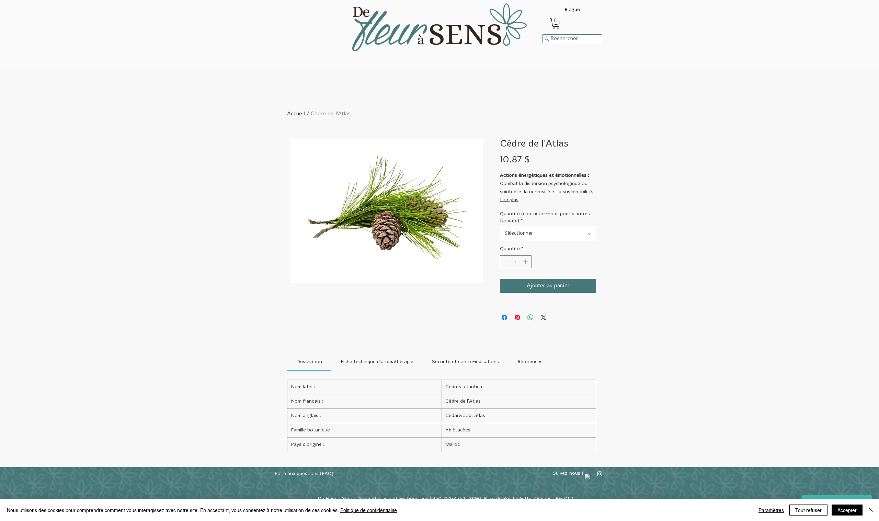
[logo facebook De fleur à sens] (588, 477)
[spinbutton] (516, 262)
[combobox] (548, 233)
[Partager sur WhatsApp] (530, 317)
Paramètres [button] (771, 510)
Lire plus (509, 199)
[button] (556, 23)
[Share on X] (543, 317)
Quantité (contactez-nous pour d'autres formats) (545, 217)
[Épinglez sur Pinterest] (517, 317)
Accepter (847, 510)
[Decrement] (505, 262)
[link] (309, 361)
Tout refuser (808, 510)
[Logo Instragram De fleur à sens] (599, 474)
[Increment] (526, 262)
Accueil (296, 114)
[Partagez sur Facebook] (504, 317)
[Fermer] (871, 510)
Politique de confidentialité (368, 510)
